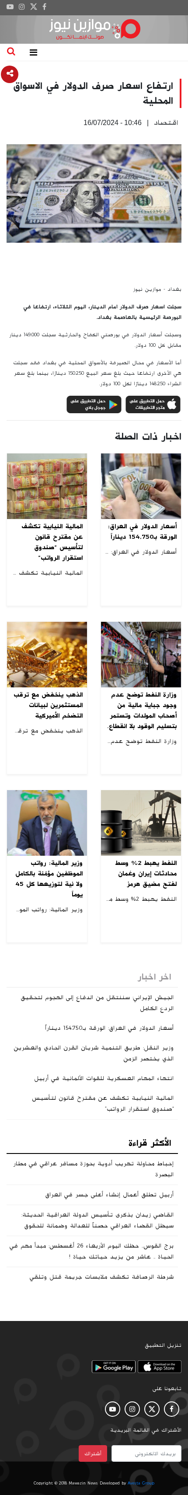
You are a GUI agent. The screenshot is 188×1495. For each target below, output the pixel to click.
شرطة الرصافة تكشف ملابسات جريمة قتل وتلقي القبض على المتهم (102, 1282)
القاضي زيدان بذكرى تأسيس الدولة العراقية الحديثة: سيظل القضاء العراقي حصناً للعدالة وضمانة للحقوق (97, 1220)
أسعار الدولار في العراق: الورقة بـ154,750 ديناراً (109, 1028)
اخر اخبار (154, 977)
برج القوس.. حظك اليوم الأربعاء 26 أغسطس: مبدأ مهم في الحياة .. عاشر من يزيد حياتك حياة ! (92, 1251)
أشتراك (92, 1453)
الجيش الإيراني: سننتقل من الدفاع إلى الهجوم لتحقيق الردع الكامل (97, 1003)
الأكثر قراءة (150, 1143)
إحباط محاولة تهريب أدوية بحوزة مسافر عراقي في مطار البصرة (93, 1169)
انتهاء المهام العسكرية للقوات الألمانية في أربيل (104, 1078)
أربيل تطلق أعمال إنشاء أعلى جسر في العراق (109, 1194)
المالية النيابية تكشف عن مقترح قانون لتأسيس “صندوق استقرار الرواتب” (103, 1103)
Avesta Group (141, 1483)
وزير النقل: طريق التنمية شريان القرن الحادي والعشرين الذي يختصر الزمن (94, 1053)
